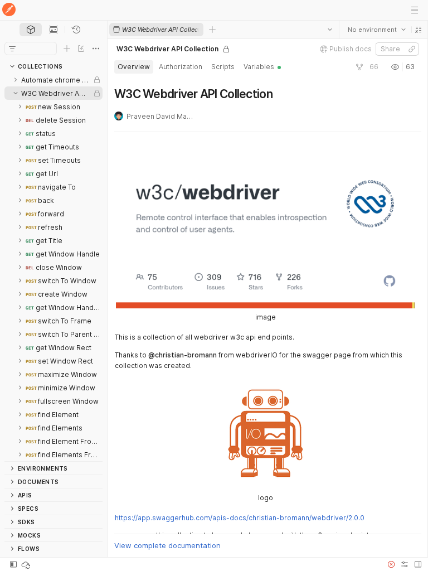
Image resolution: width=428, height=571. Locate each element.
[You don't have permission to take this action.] (212, 29)
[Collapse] (15, 93)
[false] (359, 67)
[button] (418, 29)
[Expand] (15, 79)
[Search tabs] (329, 29)
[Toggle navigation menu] (414, 10)
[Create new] (67, 48)
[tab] (31, 29)
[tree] (53, 267)
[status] (26, 564)
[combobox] (376, 29)
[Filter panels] (12, 48)
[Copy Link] (411, 49)
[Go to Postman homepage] (9, 10)
